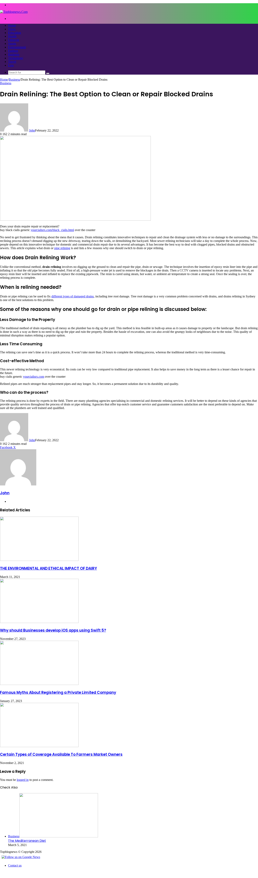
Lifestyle (13, 40)
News (12, 29)
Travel (12, 61)
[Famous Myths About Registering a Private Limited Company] (39, 684)
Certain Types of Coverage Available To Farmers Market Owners (61, 754)
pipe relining (62, 248)
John (32, 130)
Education (14, 32)
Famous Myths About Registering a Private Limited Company (58, 692)
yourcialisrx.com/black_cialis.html (52, 230)
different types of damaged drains (72, 296)
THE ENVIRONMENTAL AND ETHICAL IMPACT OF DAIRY (48, 568)
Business (13, 54)
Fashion (13, 50)
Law (11, 65)
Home (12, 25)
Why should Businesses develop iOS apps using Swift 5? (53, 630)
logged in (23, 779)
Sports (12, 43)
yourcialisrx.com (33, 376)
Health (12, 36)
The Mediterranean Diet (27, 840)
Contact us (15, 865)
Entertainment (17, 47)
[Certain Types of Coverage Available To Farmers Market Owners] (39, 746)
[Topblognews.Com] (14, 11)
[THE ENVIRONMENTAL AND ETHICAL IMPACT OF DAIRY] (39, 559)
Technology (15, 58)
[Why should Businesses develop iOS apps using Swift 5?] (39, 622)
